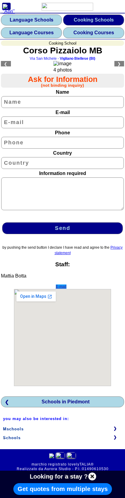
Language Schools (31, 19)
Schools (12, 438)
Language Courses (31, 32)
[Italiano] (60, 456)
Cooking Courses (93, 32)
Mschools (13, 429)
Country (62, 153)
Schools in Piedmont (66, 401)
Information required (62, 173)
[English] (71, 456)
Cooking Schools (94, 19)
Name (62, 92)
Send (62, 228)
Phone (62, 132)
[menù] (6, 6)
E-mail (63, 112)
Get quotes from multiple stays (63, 489)
